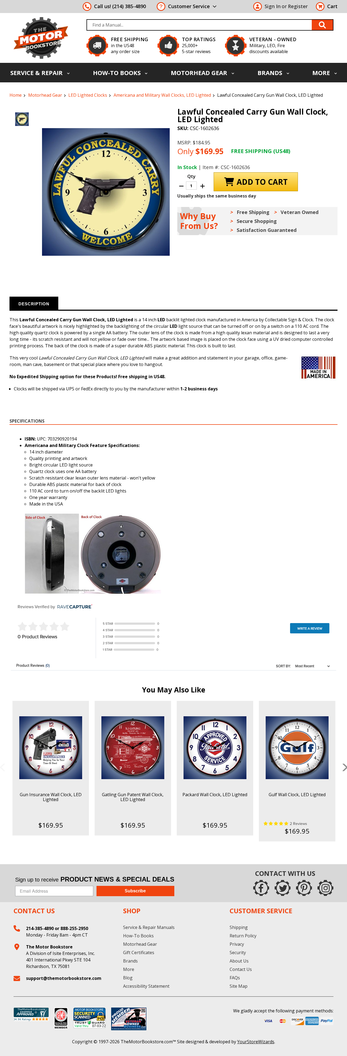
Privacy (237, 944)
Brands (271, 73)
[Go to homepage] (41, 38)
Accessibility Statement (146, 986)
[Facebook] (261, 888)
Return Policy (243, 936)
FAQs (235, 978)
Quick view (50, 742)
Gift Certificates (138, 952)
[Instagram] (325, 888)
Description (33, 304)
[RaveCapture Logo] (73, 607)
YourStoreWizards (255, 1042)
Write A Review (309, 628)
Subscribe (135, 891)
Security (238, 952)
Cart (332, 6)
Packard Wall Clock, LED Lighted (214, 794)
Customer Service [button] (189, 6)
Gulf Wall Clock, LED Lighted (297, 794)
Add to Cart (50, 752)
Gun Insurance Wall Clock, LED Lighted (51, 797)
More (322, 73)
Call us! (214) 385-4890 (120, 6)
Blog (128, 978)
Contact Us (241, 969)
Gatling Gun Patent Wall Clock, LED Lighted (132, 797)
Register (298, 6)
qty (191, 176)
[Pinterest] (304, 888)
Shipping (239, 927)
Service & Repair (37, 73)
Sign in (273, 6)
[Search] (322, 25)
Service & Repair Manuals (149, 927)
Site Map (239, 986)
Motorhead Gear (200, 73)
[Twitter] (283, 888)
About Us (239, 961)
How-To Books (117, 73)
